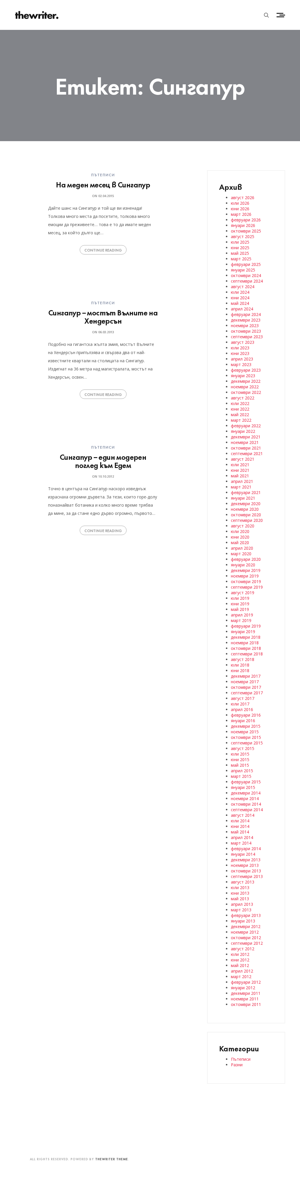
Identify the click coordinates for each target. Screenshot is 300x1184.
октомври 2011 (246, 1004)
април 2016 (242, 709)
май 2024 (240, 303)
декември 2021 (245, 437)
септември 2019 (247, 587)
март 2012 (241, 976)
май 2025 (240, 253)
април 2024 (242, 309)
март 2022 (241, 420)
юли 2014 (240, 820)
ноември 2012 (245, 932)
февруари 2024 (246, 314)
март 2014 (241, 843)
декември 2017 (245, 676)
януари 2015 (243, 787)
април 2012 (242, 971)
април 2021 (242, 481)
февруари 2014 (246, 848)
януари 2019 (243, 631)
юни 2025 (240, 247)
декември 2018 (245, 637)
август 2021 (242, 459)
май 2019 (240, 609)
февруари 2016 (246, 715)
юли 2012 (240, 954)
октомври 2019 (246, 581)
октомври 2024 (246, 275)
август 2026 (242, 197)
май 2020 (240, 542)
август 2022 (242, 398)
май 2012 (240, 965)
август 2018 (242, 659)
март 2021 (241, 487)
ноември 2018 (245, 642)
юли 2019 (240, 598)
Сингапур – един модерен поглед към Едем (103, 460)
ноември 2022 (245, 386)
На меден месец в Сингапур (103, 184)
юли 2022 (240, 403)
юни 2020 (240, 537)
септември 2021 (247, 453)
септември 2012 (247, 943)
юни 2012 (240, 960)
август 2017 (242, 698)
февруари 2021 (246, 492)
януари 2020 (243, 565)
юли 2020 (240, 531)
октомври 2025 (246, 231)
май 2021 (240, 476)
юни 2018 (240, 670)
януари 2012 (243, 987)
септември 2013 (247, 876)
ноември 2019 (245, 576)
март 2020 (241, 553)
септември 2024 (247, 281)
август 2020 (242, 526)
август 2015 (242, 748)
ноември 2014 (245, 798)
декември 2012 (245, 926)
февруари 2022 (246, 425)
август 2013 (242, 882)
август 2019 (242, 592)
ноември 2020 (245, 509)
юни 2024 (240, 297)
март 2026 (241, 214)
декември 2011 (245, 993)
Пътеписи (103, 174)
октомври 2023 (246, 331)
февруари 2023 (246, 370)
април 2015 (242, 770)
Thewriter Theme (111, 1158)
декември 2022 (245, 381)
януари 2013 (243, 921)
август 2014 (242, 815)
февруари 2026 (246, 220)
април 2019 (242, 615)
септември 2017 (247, 693)
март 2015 (241, 776)
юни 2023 (240, 353)
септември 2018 (247, 654)
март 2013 (241, 910)
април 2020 (242, 548)
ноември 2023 (245, 325)
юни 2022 (240, 409)
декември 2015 (245, 726)
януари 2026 (243, 225)
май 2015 (240, 765)
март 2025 (241, 259)
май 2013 (240, 898)
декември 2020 (245, 503)
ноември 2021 (245, 442)
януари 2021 (243, 498)
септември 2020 (247, 520)
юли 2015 (240, 754)
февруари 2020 (246, 559)
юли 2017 (240, 704)
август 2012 (242, 948)
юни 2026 (240, 208)
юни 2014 (240, 826)
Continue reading (103, 250)
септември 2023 (247, 336)
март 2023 (241, 364)
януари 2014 (243, 854)
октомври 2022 (246, 392)
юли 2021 (240, 464)
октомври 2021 (246, 448)
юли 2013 (240, 887)
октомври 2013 (246, 871)
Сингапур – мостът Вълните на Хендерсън (103, 316)
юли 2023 (240, 348)
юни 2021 (240, 470)
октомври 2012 (246, 937)
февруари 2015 (246, 782)
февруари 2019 (246, 626)
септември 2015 (247, 743)
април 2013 (242, 904)
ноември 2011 (245, 999)
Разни (237, 1064)
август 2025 (242, 236)
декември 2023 (245, 320)
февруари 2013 (246, 915)
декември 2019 (245, 570)
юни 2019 (240, 603)
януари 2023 (243, 375)
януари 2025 (243, 270)
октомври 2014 (246, 804)
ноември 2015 (245, 731)
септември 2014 (247, 809)
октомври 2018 (246, 648)
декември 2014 (245, 793)
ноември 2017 (245, 681)
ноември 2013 (245, 865)
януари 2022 (243, 431)
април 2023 (242, 359)
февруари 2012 (246, 982)
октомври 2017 (246, 687)
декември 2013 (245, 859)
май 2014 (240, 832)
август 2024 (242, 286)
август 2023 (242, 342)
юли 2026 (240, 203)
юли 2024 (240, 292)
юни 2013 (240, 893)
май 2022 (240, 414)
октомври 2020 (246, 514)
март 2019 (241, 620)
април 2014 (242, 837)
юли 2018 (240, 665)
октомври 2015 (246, 737)
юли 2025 (240, 242)
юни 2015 (240, 759)
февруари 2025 (246, 264)
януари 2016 (243, 720)
